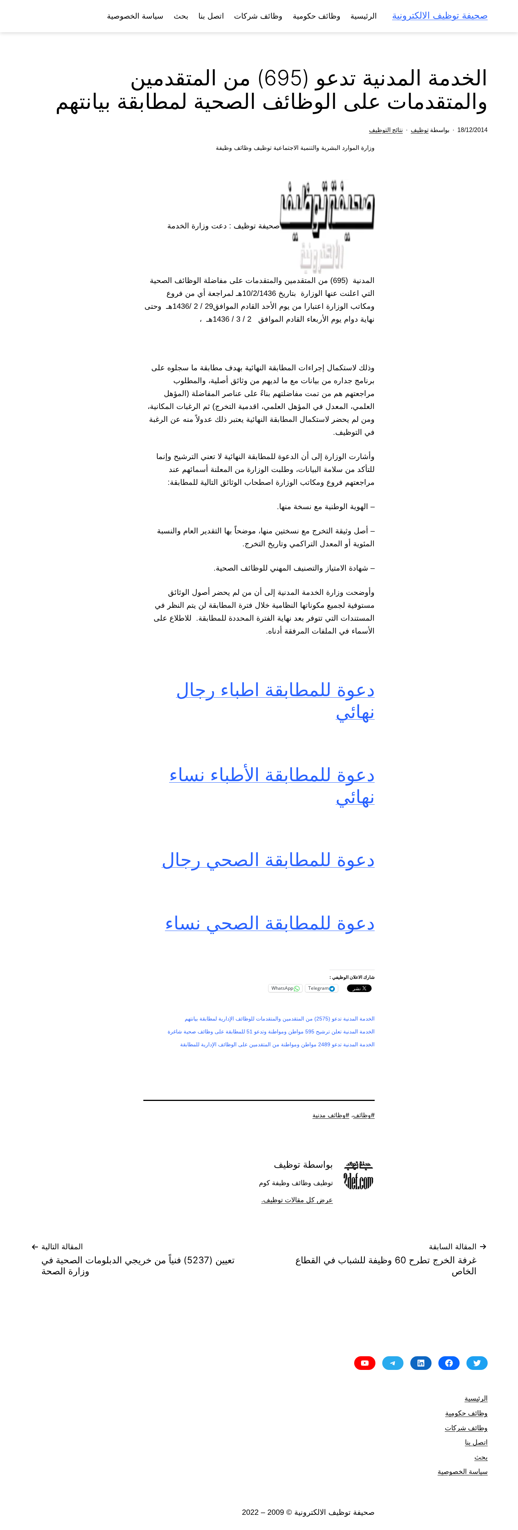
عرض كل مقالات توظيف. (297, 1200)
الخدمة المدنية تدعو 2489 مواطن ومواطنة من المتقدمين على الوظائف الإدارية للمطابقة (277, 1044)
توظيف (420, 130)
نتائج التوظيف (386, 130)
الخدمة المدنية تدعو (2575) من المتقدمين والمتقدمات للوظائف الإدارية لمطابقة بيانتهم (280, 1019)
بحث (181, 15)
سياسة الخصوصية (135, 15)
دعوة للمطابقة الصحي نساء (270, 923)
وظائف (362, 1115)
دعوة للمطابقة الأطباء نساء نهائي (272, 785)
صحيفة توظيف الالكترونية (440, 15)
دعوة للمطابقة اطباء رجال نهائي (275, 700)
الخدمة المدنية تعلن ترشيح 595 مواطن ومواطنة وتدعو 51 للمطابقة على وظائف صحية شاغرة (271, 1031)
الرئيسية (363, 15)
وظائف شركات (258, 15)
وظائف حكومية (317, 15)
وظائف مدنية (328, 1115)
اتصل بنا (211, 15)
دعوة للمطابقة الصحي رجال (268, 859)
